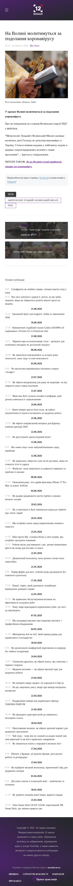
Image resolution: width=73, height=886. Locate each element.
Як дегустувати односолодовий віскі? (31, 437)
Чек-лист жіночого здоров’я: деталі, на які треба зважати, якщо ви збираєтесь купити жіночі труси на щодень (33, 300)
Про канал (15, 881)
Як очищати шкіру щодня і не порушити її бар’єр (38, 683)
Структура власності (35, 874)
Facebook (44, 178)
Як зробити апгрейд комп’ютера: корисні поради (37, 795)
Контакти (58, 874)
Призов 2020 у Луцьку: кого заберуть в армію (32, 252)
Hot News (35, 46)
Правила (14, 874)
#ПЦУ (10, 205)
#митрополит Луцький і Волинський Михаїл (33, 200)
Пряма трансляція (46, 879)
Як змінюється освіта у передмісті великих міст (36, 743)
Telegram (11, 182)
